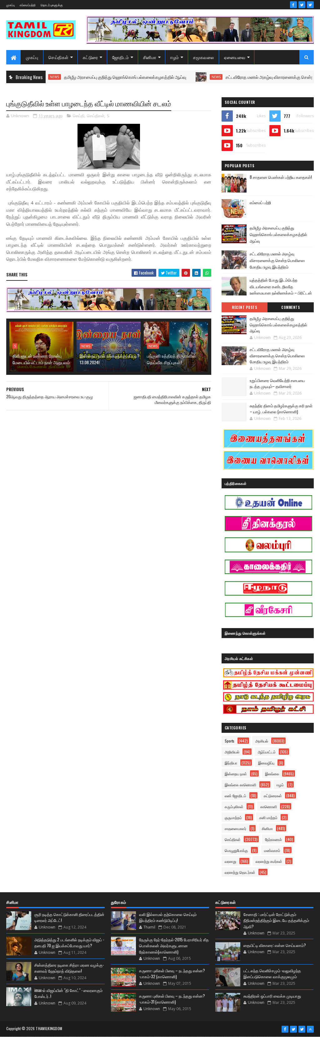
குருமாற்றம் (233, 817)
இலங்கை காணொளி (240, 784)
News (196, 77)
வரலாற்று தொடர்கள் (240, 872)
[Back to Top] (310, 1029)
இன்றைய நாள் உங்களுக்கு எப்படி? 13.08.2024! (109, 358)
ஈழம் (174, 57)
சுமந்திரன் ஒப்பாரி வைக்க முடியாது (272, 996)
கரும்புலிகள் (234, 806)
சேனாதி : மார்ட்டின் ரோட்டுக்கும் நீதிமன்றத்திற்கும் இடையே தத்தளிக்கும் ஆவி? (276, 920)
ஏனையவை (234, 57)
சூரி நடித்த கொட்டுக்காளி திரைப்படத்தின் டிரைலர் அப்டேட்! (69, 917)
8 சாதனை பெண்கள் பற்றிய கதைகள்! (281, 177)
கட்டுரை (90, 57)
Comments (290, 307)
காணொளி (268, 806)
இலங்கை (272, 773)
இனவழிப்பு (266, 762)
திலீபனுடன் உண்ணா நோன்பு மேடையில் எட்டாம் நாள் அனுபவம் (41, 358)
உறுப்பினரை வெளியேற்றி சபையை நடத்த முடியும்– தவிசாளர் (277, 383)
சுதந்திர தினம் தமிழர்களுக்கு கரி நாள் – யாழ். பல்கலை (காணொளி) (281, 408)
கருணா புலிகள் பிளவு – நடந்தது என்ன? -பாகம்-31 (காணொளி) (172, 999)
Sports (229, 740)
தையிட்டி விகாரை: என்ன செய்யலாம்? (274, 945)
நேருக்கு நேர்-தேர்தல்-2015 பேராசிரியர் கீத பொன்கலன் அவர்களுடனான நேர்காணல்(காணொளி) (174, 945)
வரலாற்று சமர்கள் (269, 861)
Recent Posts (244, 307)
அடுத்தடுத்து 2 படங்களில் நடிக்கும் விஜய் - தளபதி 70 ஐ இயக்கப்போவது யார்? (69, 942)
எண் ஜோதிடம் (235, 795)
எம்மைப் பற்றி (260, 202)
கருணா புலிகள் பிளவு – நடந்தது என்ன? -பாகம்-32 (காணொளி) (172, 973)
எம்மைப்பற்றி (28, 5)
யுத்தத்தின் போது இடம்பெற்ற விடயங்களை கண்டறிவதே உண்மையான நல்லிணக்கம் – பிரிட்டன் (281, 286)
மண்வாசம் (272, 850)
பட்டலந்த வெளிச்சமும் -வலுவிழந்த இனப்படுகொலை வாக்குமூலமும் (272, 973)
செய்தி (78, 115)
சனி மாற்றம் (268, 817)
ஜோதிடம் (120, 57)
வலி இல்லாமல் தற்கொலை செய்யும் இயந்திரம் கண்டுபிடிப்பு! (168, 917)
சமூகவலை (203, 57)
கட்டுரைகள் (273, 795)
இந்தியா (231, 762)
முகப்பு (10, 5)
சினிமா (150, 57)
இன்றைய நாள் (236, 773)
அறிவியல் (232, 751)
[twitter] (301, 4)
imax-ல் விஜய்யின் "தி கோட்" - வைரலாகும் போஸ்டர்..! (68, 993)
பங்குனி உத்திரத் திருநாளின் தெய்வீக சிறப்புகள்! (171, 358)
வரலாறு (230, 861)
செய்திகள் (58, 57)
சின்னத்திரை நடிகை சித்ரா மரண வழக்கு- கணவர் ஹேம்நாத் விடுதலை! (69, 968)
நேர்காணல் (273, 839)
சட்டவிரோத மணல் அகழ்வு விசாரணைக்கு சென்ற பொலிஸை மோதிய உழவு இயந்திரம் (277, 260)
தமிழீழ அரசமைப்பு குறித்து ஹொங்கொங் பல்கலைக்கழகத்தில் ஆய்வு (106, 76)
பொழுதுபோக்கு (236, 850)
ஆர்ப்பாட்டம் (267, 751)
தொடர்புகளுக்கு (52, 5)
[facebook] (293, 4)
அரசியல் (261, 740)
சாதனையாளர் (235, 828)
